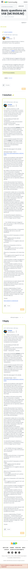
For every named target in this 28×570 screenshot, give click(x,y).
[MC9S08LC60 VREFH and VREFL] (22, 317)
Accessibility (10, 557)
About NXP (5, 547)
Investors (18, 547)
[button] (14, 38)
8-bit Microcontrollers (7, 6)
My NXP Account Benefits (17, 549)
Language (21, 6)
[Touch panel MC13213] (20, 317)
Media (23, 547)
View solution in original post (11, 301)
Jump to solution (8, 32)
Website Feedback (16, 557)
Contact (6, 549)
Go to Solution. (11, 72)
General (10, 78)
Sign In (25, 2)
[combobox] (14, 16)
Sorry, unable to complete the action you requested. (11, 566)
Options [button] (23, 22)
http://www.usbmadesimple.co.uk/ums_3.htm (14, 154)
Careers (12, 547)
